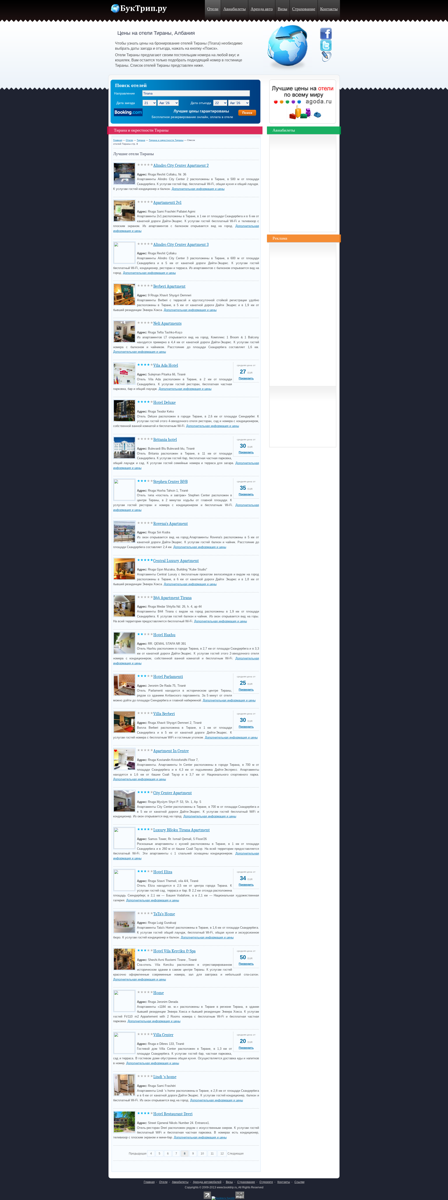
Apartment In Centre (171, 751)
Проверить (246, 378)
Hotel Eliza (162, 872)
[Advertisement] (167, 1165)
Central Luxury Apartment (176, 560)
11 (212, 1153)
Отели (212, 9)
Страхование (303, 9)
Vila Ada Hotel (165, 365)
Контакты (329, 9)
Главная (117, 140)
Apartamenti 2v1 (167, 202)
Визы (282, 9)
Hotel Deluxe (164, 402)
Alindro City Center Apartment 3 (181, 244)
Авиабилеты (234, 9)
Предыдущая (138, 1153)
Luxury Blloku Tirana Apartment (181, 830)
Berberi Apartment (169, 286)
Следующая (236, 1153)
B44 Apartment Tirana (172, 597)
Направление (124, 93)
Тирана (141, 140)
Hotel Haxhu (164, 635)
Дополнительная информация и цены (198, 189)
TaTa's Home (164, 914)
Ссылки (299, 1182)
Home (158, 992)
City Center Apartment (172, 793)
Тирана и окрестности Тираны (166, 140)
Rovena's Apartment (170, 523)
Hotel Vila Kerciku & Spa (174, 951)
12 (222, 1153)
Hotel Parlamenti (168, 676)
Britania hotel (165, 439)
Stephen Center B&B (170, 481)
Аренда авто (262, 9)
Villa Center (163, 1034)
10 (202, 1153)
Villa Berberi (164, 713)
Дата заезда (125, 103)
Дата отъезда (201, 103)
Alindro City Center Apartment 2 (181, 165)
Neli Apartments (167, 323)
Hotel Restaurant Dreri (172, 1114)
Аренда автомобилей (207, 1182)
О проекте (266, 1182)
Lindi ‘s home (164, 1076)
